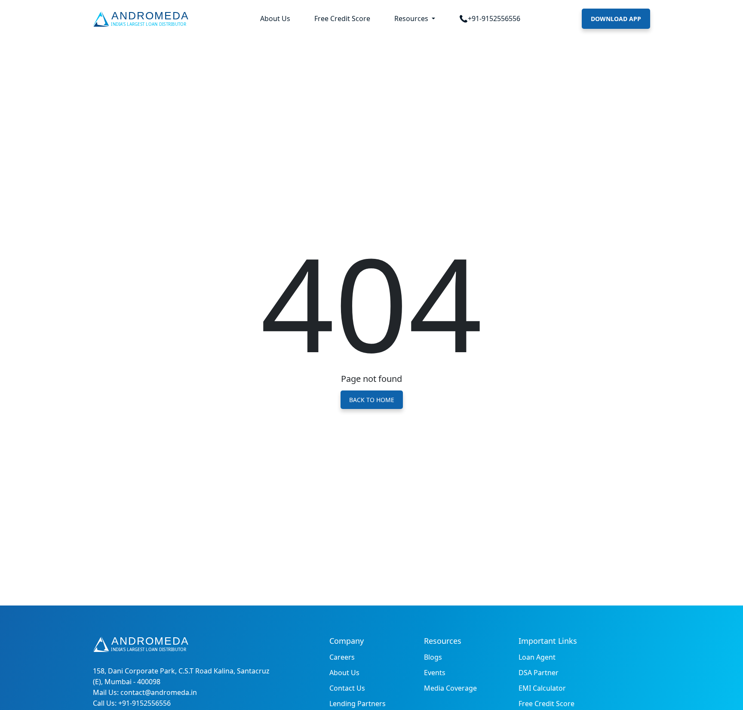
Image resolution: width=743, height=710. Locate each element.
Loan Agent (537, 657)
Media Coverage (450, 688)
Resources (412, 18)
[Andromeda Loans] (142, 19)
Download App (616, 19)
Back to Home (371, 400)
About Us (275, 18)
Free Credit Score (342, 18)
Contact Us (347, 688)
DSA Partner (539, 672)
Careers (342, 657)
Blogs (433, 657)
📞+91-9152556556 (489, 18)
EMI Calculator (542, 688)
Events (434, 672)
